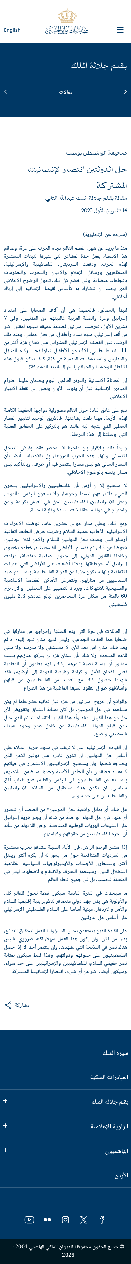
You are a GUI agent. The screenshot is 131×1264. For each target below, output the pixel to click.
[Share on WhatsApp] (33, 1006)
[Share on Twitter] (58, 1006)
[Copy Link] (71, 1006)
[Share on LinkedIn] (45, 1006)
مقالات (65, 92)
